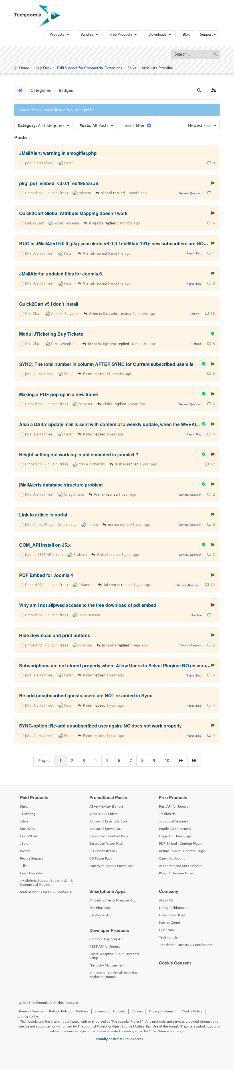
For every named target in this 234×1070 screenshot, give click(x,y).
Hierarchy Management (106, 965)
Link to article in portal (43, 514)
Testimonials (168, 937)
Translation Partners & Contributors (185, 945)
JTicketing (27, 814)
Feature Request (190, 645)
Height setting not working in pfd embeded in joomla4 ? (78, 454)
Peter (88, 373)
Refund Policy (59, 1011)
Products (57, 35)
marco (113, 524)
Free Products (121, 35)
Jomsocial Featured (173, 821)
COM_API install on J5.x (45, 545)
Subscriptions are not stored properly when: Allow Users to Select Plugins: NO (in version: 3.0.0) (123, 665)
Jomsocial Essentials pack (108, 821)
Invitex (25, 851)
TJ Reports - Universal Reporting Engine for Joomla (113, 974)
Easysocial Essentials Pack (108, 836)
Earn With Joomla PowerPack (111, 866)
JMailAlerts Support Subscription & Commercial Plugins (46, 882)
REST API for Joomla (104, 946)
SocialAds (27, 828)
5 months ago (128, 223)
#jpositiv (119, 1011)
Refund (194, 314)
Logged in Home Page (175, 836)
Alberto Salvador (104, 313)
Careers (137, 1011)
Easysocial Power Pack (106, 843)
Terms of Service (31, 1011)
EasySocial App (100, 915)
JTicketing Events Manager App (112, 900)
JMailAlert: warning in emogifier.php (58, 153)
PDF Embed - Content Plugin (180, 843)
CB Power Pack (100, 858)
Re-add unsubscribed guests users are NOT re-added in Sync (85, 695)
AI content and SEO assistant (181, 866)
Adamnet (112, 584)
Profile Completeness (175, 828)
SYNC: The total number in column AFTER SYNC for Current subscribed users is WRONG (116, 364)
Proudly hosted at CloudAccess (119, 1039)
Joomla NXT (26, 1016)
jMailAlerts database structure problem (61, 484)
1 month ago (136, 193)
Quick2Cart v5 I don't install (48, 303)
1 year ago (136, 404)
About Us (166, 900)
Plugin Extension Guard (176, 873)
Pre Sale (196, 615)
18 (212, 313)
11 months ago (118, 373)
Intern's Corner (170, 922)
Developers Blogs (172, 915)
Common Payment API (106, 939)
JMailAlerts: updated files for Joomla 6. (61, 273)
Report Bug (193, 253)
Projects (96, 223)
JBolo (24, 843)
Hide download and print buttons (54, 635)
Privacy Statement (162, 1011)
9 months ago (143, 313)
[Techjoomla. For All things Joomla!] (37, 16)
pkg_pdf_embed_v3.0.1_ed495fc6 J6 (58, 183)
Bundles (87, 35)
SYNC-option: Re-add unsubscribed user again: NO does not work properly (100, 725)
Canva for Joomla (172, 858)
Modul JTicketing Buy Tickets (51, 334)
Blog (186, 35)
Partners (82, 1011)
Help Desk (43, 68)
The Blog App (99, 907)
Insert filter (135, 125)
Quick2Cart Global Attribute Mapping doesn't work (73, 213)
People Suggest (31, 858)
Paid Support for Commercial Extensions (89, 68)
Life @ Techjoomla (172, 907)
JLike (23, 866)
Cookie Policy (192, 1011)
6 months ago (119, 253)
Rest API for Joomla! (174, 806)
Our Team (166, 930)
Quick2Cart (28, 836)
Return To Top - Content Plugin (182, 851)
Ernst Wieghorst (102, 343)
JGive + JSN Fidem (103, 814)
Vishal (106, 193)
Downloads (157, 35)
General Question (189, 193)
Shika (132, 68)
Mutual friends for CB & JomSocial (46, 892)
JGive (24, 821)
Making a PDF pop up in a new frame (58, 394)
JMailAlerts (167, 814)
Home (24, 68)
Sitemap (100, 1011)
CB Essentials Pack (103, 851)
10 (167, 760)
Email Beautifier (32, 873)
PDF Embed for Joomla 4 (46, 575)
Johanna (109, 645)
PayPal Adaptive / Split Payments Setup (114, 956)
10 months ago (142, 343)
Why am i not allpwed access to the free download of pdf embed (87, 605)
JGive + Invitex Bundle (106, 806)
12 (212, 464)
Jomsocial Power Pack (105, 828)
